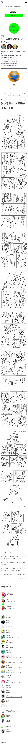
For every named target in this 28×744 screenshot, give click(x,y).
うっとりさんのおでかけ (12, 711)
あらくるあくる (9, 687)
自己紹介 (8, 677)
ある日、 (8, 622)
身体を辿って (9, 632)
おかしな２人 (9, 721)
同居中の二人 (9, 702)
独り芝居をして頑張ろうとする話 (14, 662)
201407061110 (9, 647)
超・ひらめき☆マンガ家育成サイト (14, 6)
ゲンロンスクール (2, 2)
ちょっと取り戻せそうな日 (12, 637)
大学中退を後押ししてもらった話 (14, 697)
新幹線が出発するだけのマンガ (13, 672)
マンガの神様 (10, 595)
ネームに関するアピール (14, 95)
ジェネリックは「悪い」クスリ (13, 682)
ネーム (23, 93)
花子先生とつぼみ (11, 608)
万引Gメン (8, 617)
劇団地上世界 (9, 642)
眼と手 (7, 716)
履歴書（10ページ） (11, 726)
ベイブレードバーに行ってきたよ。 (14, 657)
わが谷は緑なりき (11, 601)
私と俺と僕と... (9, 731)
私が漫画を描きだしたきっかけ (13, 667)
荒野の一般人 (9, 652)
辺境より (8, 692)
